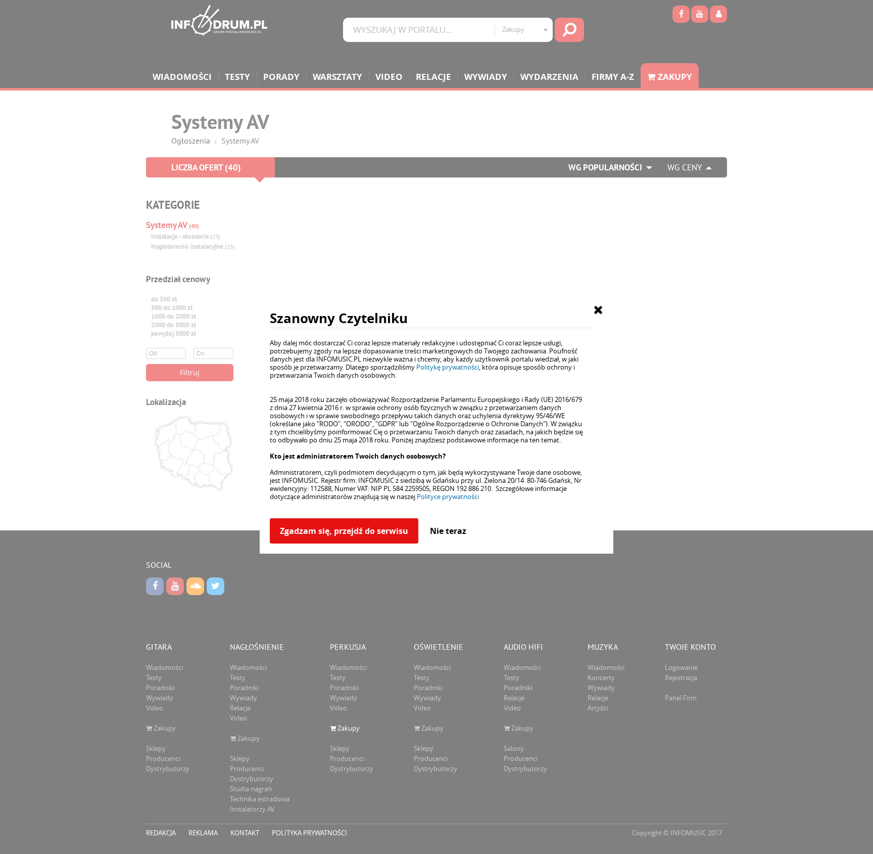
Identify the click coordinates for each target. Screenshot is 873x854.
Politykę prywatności (447, 367)
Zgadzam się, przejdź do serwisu (344, 530)
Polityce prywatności (448, 496)
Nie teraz (448, 530)
